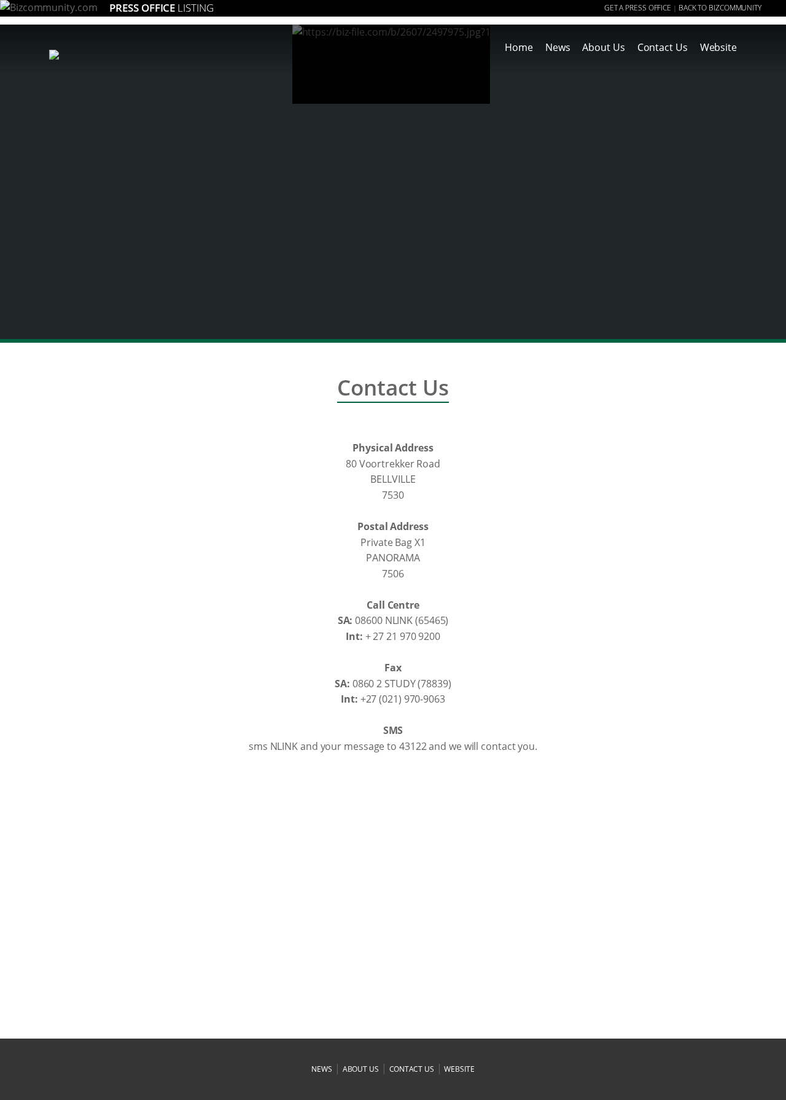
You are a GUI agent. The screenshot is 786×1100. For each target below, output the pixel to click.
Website (718, 47)
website (459, 1069)
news (321, 1069)
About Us (603, 47)
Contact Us (662, 47)
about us (361, 1069)
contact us (411, 1069)
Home (519, 47)
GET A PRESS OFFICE (637, 7)
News (557, 47)
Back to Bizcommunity (720, 7)
